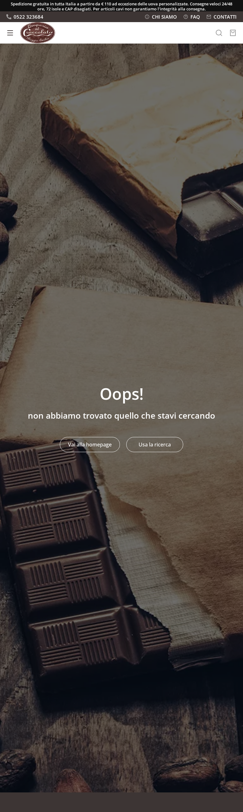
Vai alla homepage (90, 444)
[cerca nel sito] (219, 33)
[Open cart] (233, 33)
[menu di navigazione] (10, 33)
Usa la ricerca (155, 444)
